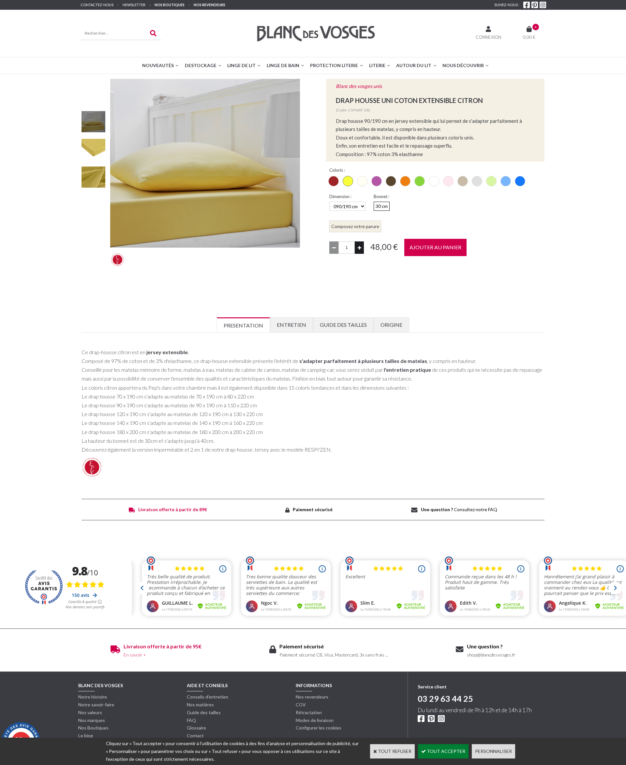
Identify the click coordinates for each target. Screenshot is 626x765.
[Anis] (491, 181)
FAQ (191, 720)
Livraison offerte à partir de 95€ (162, 646)
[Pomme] (420, 181)
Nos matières (200, 704)
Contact (195, 735)
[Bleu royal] (520, 181)
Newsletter (134, 5)
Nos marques (91, 720)
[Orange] (405, 181)
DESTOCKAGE (200, 65)
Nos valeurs (90, 712)
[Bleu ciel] (506, 181)
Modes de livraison (315, 720)
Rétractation (309, 712)
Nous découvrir (463, 65)
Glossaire (196, 727)
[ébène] (391, 181)
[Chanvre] (463, 181)
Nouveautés (158, 65)
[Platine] (477, 181)
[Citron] (348, 181)
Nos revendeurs (209, 5)
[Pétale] (448, 181)
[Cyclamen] (376, 181)
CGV (301, 704)
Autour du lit (413, 65)
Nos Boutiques (170, 5)
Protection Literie (334, 65)
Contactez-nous (97, 5)
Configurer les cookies (318, 727)
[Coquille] (362, 181)
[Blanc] (434, 181)
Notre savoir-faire (96, 704)
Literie (377, 65)
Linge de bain (283, 65)
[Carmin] (333, 181)
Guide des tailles (204, 712)
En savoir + (135, 654)
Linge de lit (241, 65)
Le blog (85, 735)
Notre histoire (92, 697)
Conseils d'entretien (207, 697)
